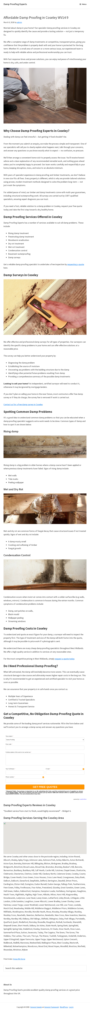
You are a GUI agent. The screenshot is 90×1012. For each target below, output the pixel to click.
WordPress (64, 1007)
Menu (84, 4)
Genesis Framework (51, 1007)
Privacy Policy (14, 792)
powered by (80, 799)
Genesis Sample (36, 1007)
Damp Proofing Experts (15, 4)
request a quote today (64, 658)
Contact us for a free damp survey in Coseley (23, 404)
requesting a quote (75, 264)
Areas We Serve (19, 959)
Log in (71, 1007)
